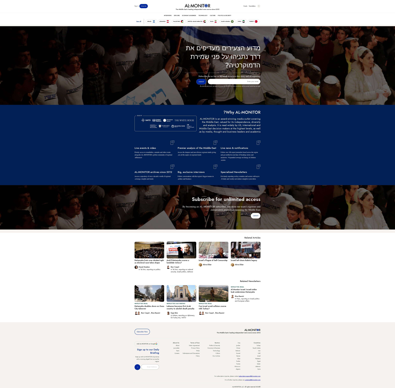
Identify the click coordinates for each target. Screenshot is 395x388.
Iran (259, 351)
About (177, 345)
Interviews (167, 15)
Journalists (176, 348)
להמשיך (255, 216)
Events (245, 6)
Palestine (257, 359)
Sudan (238, 361)
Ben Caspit (209, 313)
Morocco (237, 366)
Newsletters (252, 6)
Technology (202, 15)
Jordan (238, 345)
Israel (258, 356)
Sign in (137, 6)
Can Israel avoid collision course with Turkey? (212, 307)
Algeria (238, 369)
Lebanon (257, 366)
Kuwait (238, 353)
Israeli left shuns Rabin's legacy (244, 260)
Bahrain (238, 351)
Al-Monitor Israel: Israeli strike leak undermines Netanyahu (244, 290)
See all (138, 21)
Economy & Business (189, 15)
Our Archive (216, 356)
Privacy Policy (195, 348)
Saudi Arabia (256, 348)
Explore (177, 15)
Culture (212, 15)
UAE (259, 353)
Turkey (258, 345)
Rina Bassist (219, 313)
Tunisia (238, 364)
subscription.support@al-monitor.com (249, 376)
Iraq (239, 343)
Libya (238, 359)
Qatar (258, 364)
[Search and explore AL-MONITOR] (258, 6)
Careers (177, 353)
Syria (258, 369)
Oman (238, 348)
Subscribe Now (142, 332)
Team (177, 351)
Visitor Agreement (194, 345)
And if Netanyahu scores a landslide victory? (178, 261)
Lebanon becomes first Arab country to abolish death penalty (180, 307)
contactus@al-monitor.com (252, 380)
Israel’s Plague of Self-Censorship (213, 260)
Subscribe (143, 6)
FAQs (198, 351)
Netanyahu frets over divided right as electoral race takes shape (149, 261)
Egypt (258, 361)
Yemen (238, 356)
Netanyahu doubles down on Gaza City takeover (149, 307)
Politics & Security (224, 15)
